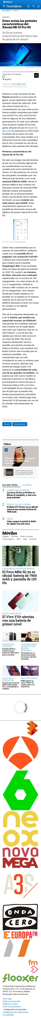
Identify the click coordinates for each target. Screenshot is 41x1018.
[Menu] (38, 6)
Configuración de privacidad (14, 1009)
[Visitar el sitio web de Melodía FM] (20, 964)
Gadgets (5, 536)
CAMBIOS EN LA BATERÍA (18, 490)
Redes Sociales (26, 536)
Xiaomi (7, 424)
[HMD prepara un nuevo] (30, 671)
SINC (19, 539)
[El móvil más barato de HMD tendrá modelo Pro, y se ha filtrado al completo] (11, 671)
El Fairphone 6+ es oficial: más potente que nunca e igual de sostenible (28, 656)
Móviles (9, 533)
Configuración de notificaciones (15, 1012)
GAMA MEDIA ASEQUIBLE (8, 645)
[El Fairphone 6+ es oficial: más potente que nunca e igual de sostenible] (30, 637)
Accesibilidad (8, 1015)
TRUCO (10, 519)
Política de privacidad (11, 1001)
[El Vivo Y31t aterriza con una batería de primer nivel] (20, 601)
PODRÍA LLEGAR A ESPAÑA (19, 504)
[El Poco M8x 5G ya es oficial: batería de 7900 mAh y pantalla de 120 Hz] (20, 556)
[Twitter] (3, 77)
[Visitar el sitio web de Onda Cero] (20, 930)
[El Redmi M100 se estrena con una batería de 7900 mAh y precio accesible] (11, 637)
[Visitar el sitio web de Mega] (20, 867)
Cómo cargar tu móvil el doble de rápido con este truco (21, 522)
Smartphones (20, 424)
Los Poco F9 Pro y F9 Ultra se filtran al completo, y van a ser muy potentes (21, 495)
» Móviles (15, 10)
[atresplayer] (28, 6)
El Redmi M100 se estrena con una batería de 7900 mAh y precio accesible (10, 652)
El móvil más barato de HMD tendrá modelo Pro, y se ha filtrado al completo (10, 686)
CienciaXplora (8, 539)
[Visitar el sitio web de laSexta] (20, 810)
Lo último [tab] (27, 484)
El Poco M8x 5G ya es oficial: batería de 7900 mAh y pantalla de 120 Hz (19, 577)
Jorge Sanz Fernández (11, 74)
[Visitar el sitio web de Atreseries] (20, 903)
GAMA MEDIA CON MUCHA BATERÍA (18, 568)
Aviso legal (7, 999)
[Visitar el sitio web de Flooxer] (20, 982)
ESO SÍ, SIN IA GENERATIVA (8, 679)
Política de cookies (10, 1004)
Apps (25, 539)
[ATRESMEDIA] (20, 735)
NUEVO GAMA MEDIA (11, 613)
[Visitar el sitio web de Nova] (20, 856)
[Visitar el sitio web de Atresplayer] (20, 972)
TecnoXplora (6, 10)
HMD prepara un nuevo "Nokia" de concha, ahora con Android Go (28, 684)
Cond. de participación (12, 1007)
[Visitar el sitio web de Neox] (20, 846)
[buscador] (33, 6)
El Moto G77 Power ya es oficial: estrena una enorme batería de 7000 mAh (22, 509)
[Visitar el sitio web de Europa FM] (20, 938)
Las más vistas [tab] (10, 484)
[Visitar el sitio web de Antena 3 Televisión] (20, 769)
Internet (32, 539)
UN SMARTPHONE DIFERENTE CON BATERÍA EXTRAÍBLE (29, 647)
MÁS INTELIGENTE (29, 678)
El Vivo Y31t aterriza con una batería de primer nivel (18, 620)
